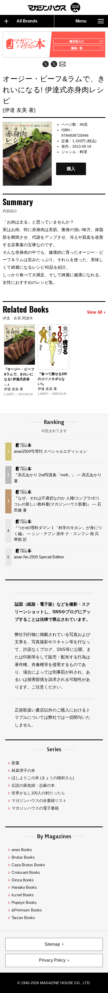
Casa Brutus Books (28, 865)
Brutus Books (23, 857)
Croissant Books (26, 872)
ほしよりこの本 (43, 778)
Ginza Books (23, 880)
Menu (81, 21)
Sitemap (52, 944)
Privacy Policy (52, 960)
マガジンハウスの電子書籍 (35, 808)
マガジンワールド (54, 7)
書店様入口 (76, 41)
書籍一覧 (77, 48)
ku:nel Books (23, 895)
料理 (83, 152)
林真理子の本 (23, 770)
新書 (15, 763)
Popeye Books (24, 902)
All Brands (27, 21)
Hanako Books (24, 887)
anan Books (22, 849)
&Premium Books (27, 910)
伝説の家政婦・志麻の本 (33, 785)
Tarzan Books (23, 917)
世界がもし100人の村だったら (38, 793)
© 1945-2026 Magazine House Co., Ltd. (54, 983)
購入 (71, 169)
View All (94, 312)
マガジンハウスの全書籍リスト (39, 800)
